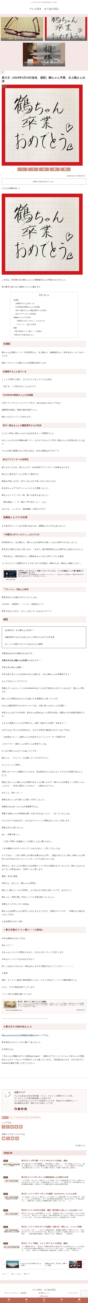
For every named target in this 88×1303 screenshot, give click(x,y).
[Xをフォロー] (19, 1109)
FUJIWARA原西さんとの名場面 (27, 307)
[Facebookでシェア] (33, 169)
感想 (15, 328)
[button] (66, 169)
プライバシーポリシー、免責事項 (15, 1293)
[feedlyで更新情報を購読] (22, 1109)
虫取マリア (19, 1092)
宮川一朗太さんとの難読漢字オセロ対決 (30, 310)
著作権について (44, 1293)
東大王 (6, 1117)
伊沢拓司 (21, 1117)
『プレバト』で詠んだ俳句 (25, 324)
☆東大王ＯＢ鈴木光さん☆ (23, 335)
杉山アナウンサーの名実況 (25, 314)
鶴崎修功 (37, 1117)
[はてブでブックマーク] (44, 169)
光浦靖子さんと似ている (24, 303)
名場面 (16, 300)
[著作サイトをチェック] (15, 1109)
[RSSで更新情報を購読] (25, 1109)
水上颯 (30, 1117)
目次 (41, 295)
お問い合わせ (44, 1296)
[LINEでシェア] (55, 169)
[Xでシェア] (22, 169)
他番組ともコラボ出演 (22, 317)
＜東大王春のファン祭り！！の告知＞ (28, 331)
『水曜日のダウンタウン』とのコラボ (30, 321)
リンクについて (73, 1293)
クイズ (14, 1117)
